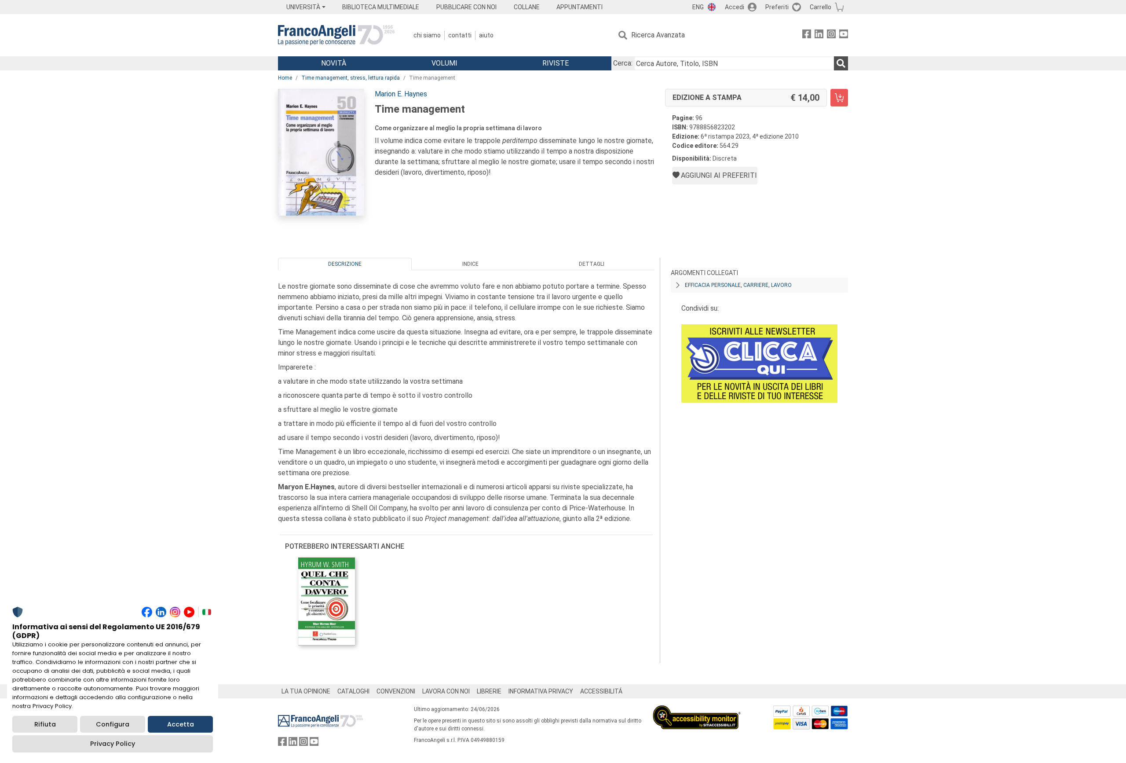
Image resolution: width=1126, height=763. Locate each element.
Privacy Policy (112, 743)
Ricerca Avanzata (658, 35)
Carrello (820, 7)
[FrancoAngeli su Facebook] (806, 35)
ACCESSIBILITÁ (601, 691)
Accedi (734, 7)
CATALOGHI (353, 691)
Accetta (180, 724)
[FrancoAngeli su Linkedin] (819, 35)
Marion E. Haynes (401, 94)
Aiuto (486, 35)
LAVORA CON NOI (446, 691)
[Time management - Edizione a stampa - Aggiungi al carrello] (839, 97)
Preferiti (777, 7)
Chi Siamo (427, 35)
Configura (112, 724)
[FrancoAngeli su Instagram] (831, 35)
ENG (698, 7)
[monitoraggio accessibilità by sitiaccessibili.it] (697, 710)
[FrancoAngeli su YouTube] (843, 35)
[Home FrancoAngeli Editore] (336, 35)
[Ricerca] (841, 63)
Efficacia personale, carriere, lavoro (738, 285)
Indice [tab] (470, 264)
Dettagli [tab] (591, 264)
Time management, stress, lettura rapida (350, 78)
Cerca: (622, 63)
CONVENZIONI (396, 691)
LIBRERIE (489, 691)
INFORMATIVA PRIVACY (540, 691)
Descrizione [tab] (345, 264)
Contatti (460, 35)
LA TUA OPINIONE (306, 691)
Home (285, 78)
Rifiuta (45, 724)
